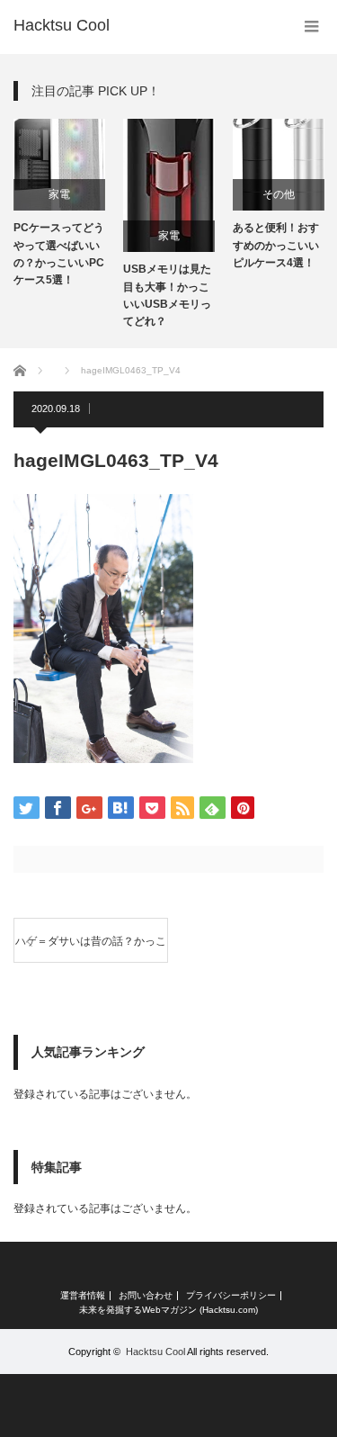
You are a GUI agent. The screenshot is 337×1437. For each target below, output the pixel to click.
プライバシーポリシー (231, 1295)
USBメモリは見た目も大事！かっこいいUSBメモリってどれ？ (167, 295)
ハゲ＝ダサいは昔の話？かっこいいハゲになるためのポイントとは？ (90, 949)
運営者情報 (82, 1295)
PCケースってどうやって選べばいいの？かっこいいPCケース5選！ (58, 253)
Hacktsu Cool (155, 1351)
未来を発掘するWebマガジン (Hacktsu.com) (168, 1310)
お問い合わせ (146, 1295)
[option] (59, 204)
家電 (59, 194)
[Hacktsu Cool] (61, 25)
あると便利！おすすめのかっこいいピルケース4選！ (276, 244)
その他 (278, 194)
